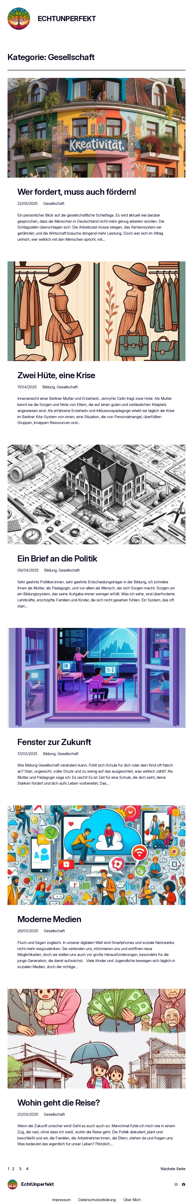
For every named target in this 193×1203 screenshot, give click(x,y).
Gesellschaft (53, 203)
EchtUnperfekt (67, 19)
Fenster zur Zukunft (54, 742)
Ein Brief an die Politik (57, 559)
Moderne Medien (49, 919)
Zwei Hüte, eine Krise (56, 375)
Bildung (48, 387)
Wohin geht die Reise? (58, 1103)
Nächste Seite (173, 1168)
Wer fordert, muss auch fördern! (77, 192)
